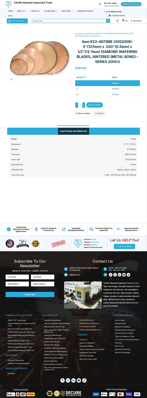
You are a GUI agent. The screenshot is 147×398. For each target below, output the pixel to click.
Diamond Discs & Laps (52, 342)
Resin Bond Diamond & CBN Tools (20, 329)
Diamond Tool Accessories (89, 323)
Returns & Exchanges (122, 352)
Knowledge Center (85, 11)
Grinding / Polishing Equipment (18, 363)
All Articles (11, 373)
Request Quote (120, 323)
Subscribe (30, 294)
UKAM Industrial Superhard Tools (33, 2)
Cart (126, 21)
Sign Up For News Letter (88, 359)
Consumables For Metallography (55, 351)
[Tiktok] (84, 380)
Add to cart (94, 105)
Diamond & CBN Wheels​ (52, 335)
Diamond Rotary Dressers (53, 364)
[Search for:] (69, 21)
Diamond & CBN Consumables (55, 348)
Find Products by (18, 21)
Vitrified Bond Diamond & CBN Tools (21, 344)
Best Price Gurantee (87, 356)
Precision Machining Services (90, 330)
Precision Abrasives (87, 320)
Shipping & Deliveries (122, 349)
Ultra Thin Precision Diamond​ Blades (57, 323)
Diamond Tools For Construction (55, 355)
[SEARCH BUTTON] (108, 20)
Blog (10, 16)
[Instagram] (68, 380)
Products (35, 11)
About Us (21, 11)
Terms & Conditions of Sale (124, 336)
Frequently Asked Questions (125, 330)
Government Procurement (124, 333)
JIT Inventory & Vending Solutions (127, 339)
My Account (119, 346)
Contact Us (83, 340)
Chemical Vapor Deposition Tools (20, 347)
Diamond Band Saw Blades (53, 358)
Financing (118, 343)
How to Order (120, 320)
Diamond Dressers (50, 361)
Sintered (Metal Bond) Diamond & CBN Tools (21, 324)
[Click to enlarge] (11, 79)
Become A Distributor (87, 343)
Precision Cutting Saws (16, 360)
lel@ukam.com (74, 275)
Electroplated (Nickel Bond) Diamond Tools (21, 336)
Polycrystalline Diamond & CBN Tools (21, 350)
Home (10, 11)
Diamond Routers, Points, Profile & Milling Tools (56, 331)
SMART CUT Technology (17, 320)
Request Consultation (122, 327)
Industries (66, 11)
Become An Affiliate (86, 346)
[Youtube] (79, 380)
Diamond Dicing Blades (52, 320)
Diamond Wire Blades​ (52, 345)
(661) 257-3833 (119, 270)
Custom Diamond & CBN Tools (55, 338)
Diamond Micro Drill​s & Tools (54, 327)
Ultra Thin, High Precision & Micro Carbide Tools (56, 369)
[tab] (73, 131)
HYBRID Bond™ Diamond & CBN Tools (21, 332)
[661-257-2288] (100, 4)
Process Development (88, 326)
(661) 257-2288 (120, 268)
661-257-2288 (110, 3)
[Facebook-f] (62, 380)
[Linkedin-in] (73, 380)
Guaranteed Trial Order (88, 352)
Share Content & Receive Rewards (92, 349)
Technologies (49, 11)
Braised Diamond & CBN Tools (18, 341)
